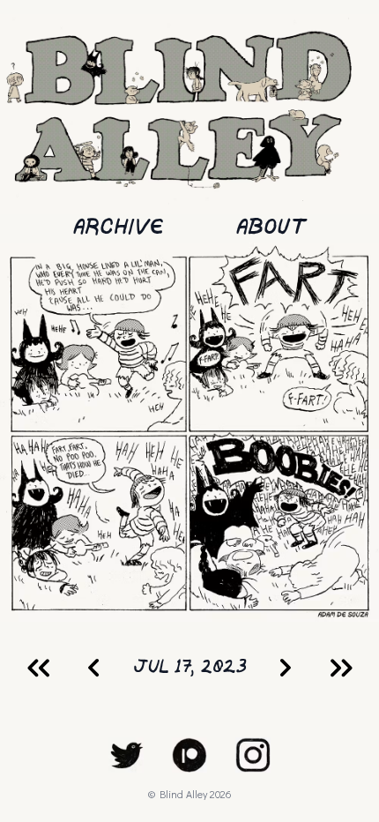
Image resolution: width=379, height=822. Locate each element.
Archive (118, 228)
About (271, 228)
